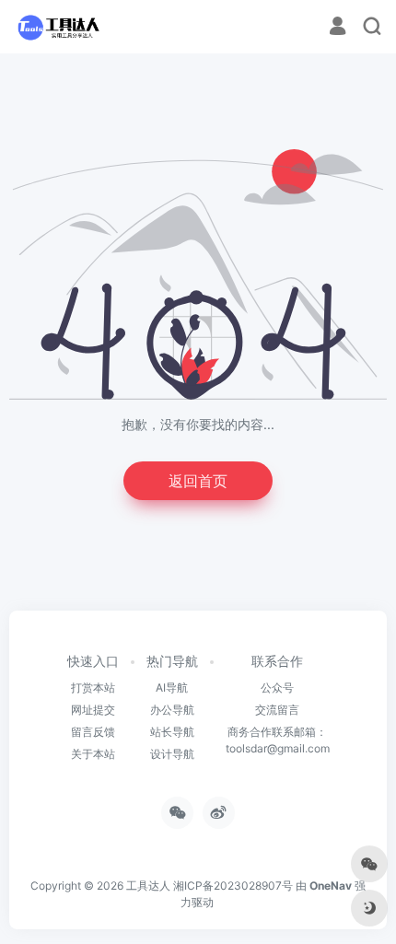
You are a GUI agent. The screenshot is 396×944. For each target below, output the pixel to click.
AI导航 (172, 687)
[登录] (337, 28)
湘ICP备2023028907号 (233, 885)
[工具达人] (58, 26)
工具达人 (148, 885)
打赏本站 (93, 687)
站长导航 (172, 732)
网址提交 (93, 710)
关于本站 (93, 754)
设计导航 (172, 754)
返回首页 (198, 481)
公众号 (277, 687)
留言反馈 (93, 732)
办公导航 (172, 710)
